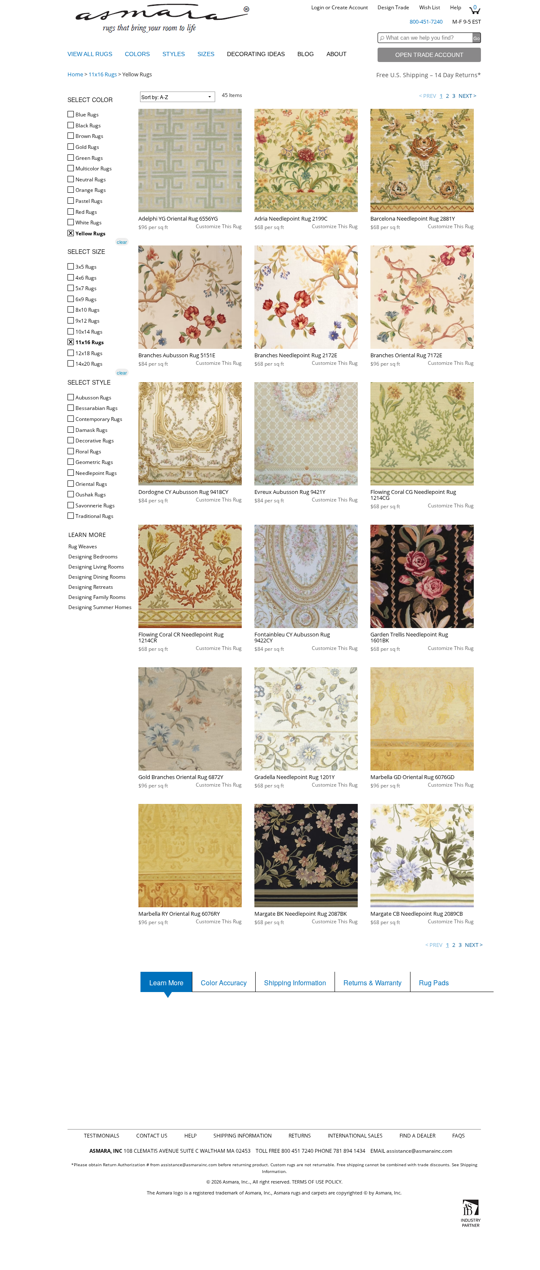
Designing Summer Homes (100, 607)
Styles (174, 54)
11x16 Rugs (103, 74)
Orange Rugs (90, 190)
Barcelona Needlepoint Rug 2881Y (412, 218)
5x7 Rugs (85, 288)
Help (455, 7)
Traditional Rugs (93, 516)
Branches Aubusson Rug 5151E (176, 355)
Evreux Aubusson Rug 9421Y (289, 492)
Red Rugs (85, 212)
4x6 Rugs (85, 277)
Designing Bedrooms (93, 556)
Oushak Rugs (90, 494)
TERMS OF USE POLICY (316, 1181)
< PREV (427, 96)
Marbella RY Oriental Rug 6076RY (179, 913)
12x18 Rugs (88, 353)
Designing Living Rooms (96, 566)
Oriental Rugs (90, 484)
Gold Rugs (86, 147)
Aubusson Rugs (92, 397)
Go (476, 38)
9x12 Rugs (87, 320)
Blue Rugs (86, 114)
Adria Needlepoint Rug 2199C (290, 218)
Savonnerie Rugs (94, 505)
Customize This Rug (219, 226)
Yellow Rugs (89, 233)
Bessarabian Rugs (96, 408)
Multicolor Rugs (93, 168)
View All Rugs (90, 54)
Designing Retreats (90, 587)
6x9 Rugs (85, 299)
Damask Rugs (91, 430)
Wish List (429, 7)
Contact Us (151, 1135)
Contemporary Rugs (98, 419)
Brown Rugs (88, 136)
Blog (305, 54)
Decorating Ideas (256, 54)
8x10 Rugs (87, 309)
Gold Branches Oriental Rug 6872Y (180, 777)
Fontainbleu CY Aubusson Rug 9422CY (292, 637)
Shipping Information (242, 1135)
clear (122, 241)
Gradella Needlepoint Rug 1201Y (294, 777)
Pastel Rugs (88, 201)
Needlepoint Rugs (95, 473)
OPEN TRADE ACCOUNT (429, 54)
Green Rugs (88, 158)
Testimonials (101, 1135)
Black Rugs (87, 125)
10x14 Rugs (88, 331)
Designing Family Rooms (97, 597)
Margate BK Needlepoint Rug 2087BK (300, 913)
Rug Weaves (82, 546)
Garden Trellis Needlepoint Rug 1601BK (409, 637)
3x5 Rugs (85, 266)
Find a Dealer (417, 1135)
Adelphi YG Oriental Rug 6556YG (178, 218)
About (337, 54)
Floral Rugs (87, 451)
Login (317, 7)
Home (75, 74)
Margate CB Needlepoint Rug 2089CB (416, 913)
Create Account (350, 7)
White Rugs (88, 222)
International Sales (355, 1135)
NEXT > (467, 96)
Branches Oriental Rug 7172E (406, 355)
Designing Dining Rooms (97, 576)
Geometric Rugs (93, 462)
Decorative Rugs (94, 440)
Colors (138, 54)
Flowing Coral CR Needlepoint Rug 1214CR (181, 637)
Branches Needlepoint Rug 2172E (295, 355)
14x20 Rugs (88, 363)
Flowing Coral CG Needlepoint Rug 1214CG (413, 495)
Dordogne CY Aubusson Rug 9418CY (183, 492)
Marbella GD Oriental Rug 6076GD (412, 777)
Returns (300, 1135)
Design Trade (393, 7)
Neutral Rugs (90, 179)
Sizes (206, 54)
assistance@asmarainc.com (419, 1150)
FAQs (458, 1135)
